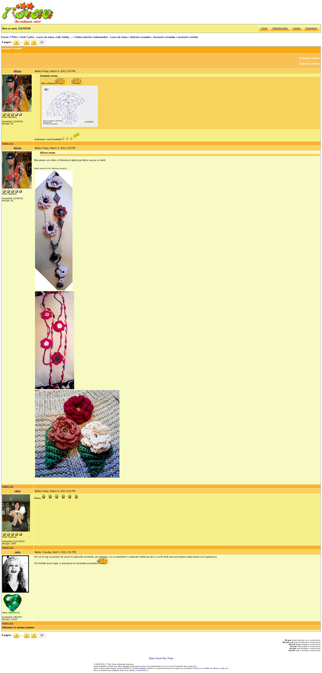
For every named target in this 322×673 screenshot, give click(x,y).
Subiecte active (280, 28)
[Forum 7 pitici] (27, 22)
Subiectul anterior (309, 58)
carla (17, 552)
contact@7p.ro (141, 670)
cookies (120, 668)
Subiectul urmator (309, 63)
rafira (17, 491)
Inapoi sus (7, 143)
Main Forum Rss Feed (161, 658)
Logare (296, 28)
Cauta (264, 28)
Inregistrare (311, 28)
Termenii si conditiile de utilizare (205, 668)
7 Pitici (108, 664)
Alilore (17, 71)
